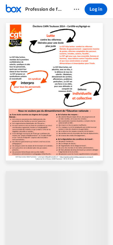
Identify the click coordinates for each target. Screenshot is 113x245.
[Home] (13, 9)
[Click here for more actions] (76, 9)
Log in (96, 9)
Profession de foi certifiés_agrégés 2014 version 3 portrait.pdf (44, 9)
